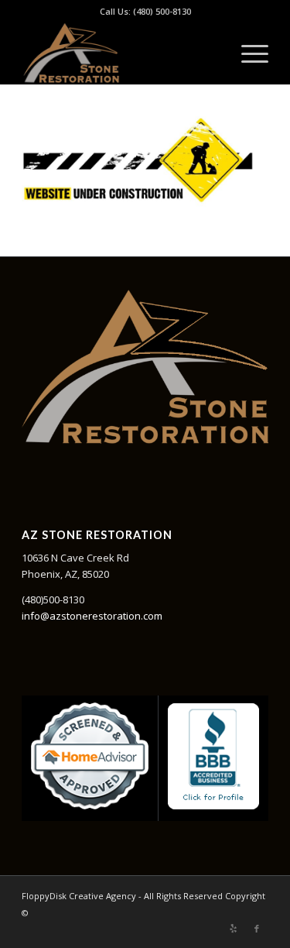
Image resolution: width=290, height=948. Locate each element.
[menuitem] (247, 53)
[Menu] (247, 53)
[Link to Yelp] (233, 928)
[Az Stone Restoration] (120, 53)
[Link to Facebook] (256, 928)
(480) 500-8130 (162, 11)
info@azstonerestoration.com (92, 616)
